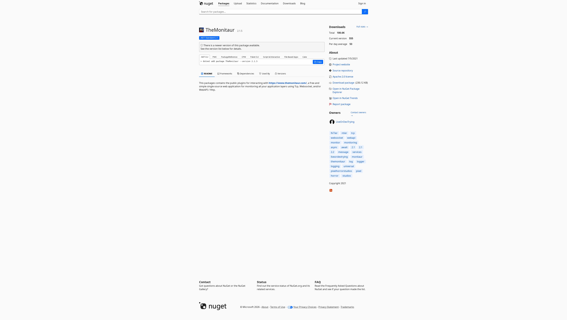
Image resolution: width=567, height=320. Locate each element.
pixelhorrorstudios (341, 171)
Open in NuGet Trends (345, 98)
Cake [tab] (305, 57)
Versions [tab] (281, 73)
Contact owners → (358, 114)
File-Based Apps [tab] (291, 57)
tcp (353, 133)
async (334, 147)
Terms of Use (277, 307)
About (264, 307)
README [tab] (207, 73)
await (344, 147)
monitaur (357, 156)
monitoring (350, 142)
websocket (337, 137)
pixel (358, 171)
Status (261, 282)
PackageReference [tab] (229, 57)
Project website (341, 64)
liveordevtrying (339, 156)
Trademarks (347, 307)
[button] (318, 62)
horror (334, 175)
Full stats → (362, 26)
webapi (351, 137)
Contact (205, 282)
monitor (335, 142)
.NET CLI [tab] (204, 57)
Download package (343, 82)
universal (349, 166)
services (357, 152)
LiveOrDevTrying (345, 121)
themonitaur (338, 161)
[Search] (365, 11)
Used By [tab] (265, 73)
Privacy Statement (328, 307)
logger (360, 161)
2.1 (353, 147)
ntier (344, 133)
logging (335, 166)
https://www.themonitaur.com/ (288, 83)
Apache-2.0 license (343, 76)
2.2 (332, 152)
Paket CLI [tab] (254, 57)
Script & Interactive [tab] (271, 57)
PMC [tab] (215, 57)
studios (347, 175)
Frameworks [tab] (226, 73)
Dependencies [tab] (246, 73)
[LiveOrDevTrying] (332, 122)
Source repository (343, 70)
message (343, 152)
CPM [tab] (244, 57)
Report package (341, 104)
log (351, 161)
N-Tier (334, 133)
